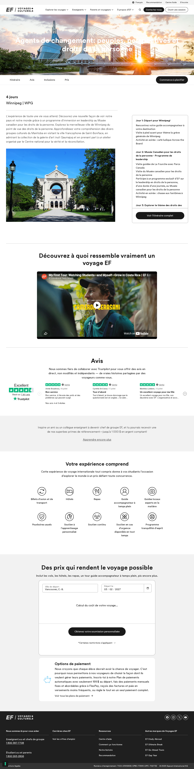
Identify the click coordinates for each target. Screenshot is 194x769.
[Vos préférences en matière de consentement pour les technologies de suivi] (5, 764)
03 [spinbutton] (105, 589)
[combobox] (70, 588)
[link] (19, 10)
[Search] (139, 9)
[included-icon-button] (41, 491)
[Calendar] (148, 588)
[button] (15, 80)
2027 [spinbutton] (118, 589)
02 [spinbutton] (111, 589)
